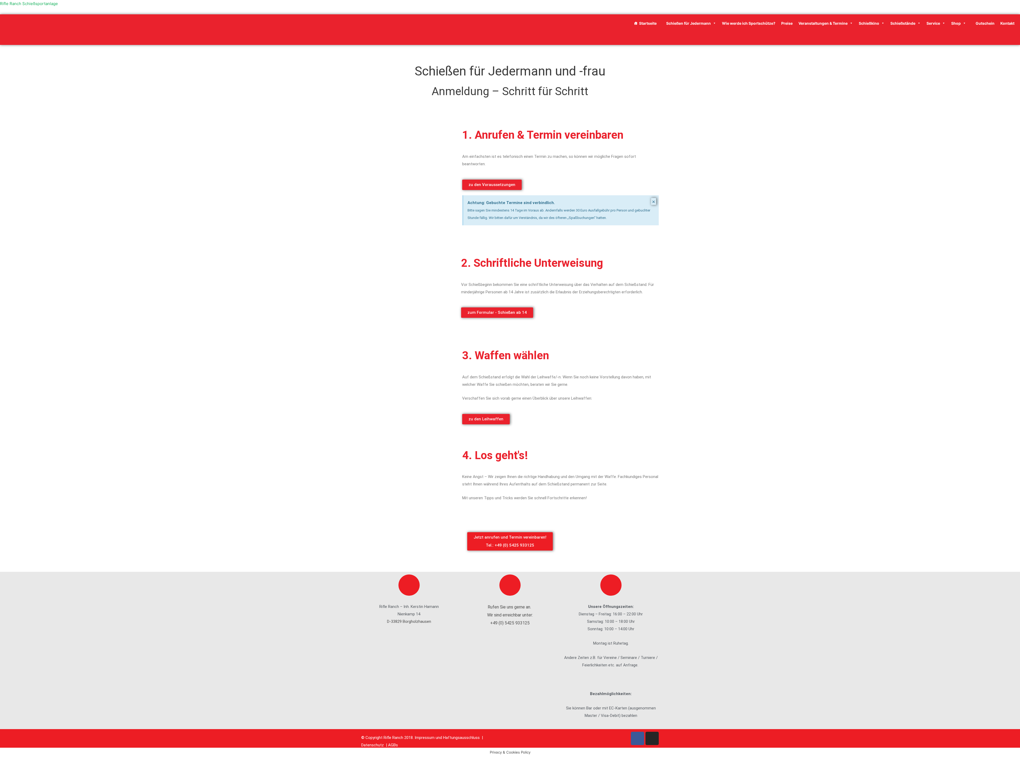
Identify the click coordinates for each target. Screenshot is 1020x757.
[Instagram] (652, 738)
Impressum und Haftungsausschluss (448, 737)
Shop (956, 23)
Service (933, 23)
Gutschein (984, 23)
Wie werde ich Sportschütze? (748, 23)
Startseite (648, 23)
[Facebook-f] (637, 738)
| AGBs (392, 745)
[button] (492, 185)
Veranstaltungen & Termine (823, 23)
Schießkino (869, 23)
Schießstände (902, 23)
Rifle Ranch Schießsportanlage (29, 3)
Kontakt (1007, 23)
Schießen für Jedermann (688, 23)
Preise (787, 23)
